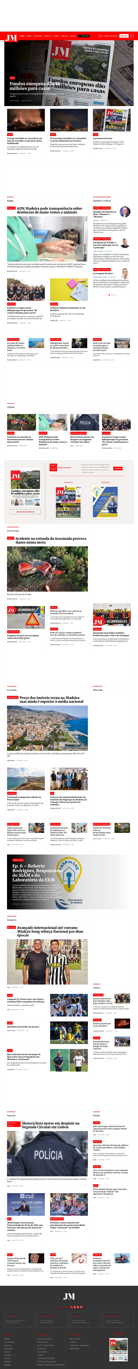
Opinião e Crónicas (102, 200)
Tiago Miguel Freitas (100, 277)
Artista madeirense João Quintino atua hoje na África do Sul (102, 1001)
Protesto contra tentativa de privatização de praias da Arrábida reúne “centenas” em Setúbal (67, 1225)
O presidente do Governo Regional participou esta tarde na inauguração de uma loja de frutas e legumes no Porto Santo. (68, 352)
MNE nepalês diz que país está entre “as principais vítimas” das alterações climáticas (110, 1191)
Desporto (11, 919)
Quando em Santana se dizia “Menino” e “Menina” (104, 214)
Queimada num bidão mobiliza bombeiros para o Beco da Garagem (111, 634)
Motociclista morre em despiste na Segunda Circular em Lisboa (82, 439)
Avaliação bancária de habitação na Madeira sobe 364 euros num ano (59, 831)
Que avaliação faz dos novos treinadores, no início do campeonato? (26, 1064)
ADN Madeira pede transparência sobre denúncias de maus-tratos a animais (49, 210)
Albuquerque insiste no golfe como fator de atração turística (59, 345)
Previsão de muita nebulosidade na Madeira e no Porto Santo (16, 346)
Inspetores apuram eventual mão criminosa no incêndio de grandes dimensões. (67, 145)
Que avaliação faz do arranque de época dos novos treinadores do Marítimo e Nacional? (24, 1057)
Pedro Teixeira (98, 251)
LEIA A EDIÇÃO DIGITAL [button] (25, 512)
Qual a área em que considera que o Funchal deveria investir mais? (102, 346)
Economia (11, 690)
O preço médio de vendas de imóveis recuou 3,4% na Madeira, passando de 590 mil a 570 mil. (45, 754)
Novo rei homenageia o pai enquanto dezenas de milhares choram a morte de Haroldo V (110, 1172)
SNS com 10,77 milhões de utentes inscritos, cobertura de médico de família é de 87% (59, 1263)
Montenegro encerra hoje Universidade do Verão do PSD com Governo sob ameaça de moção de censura (25, 1226)
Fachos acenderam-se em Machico (102, 1024)
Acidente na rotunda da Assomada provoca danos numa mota (20, 439)
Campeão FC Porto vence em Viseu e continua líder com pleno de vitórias (25, 1000)
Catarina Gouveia (55, 844)
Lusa (71, 445)
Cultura (96, 987)
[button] (131, 35)
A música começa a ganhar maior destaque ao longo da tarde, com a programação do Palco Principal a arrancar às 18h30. (110, 1053)
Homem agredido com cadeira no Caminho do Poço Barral (66, 612)
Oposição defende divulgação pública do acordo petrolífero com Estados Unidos (110, 1147)
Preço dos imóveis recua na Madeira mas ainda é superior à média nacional (51, 700)
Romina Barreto (12, 153)
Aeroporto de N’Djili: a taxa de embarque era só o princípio (105, 245)
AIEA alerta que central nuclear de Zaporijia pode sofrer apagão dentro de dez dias (110, 1128)
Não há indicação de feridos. (19, 594)
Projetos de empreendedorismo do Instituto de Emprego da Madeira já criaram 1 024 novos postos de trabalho (68, 801)
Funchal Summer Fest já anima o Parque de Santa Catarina (101, 1045)
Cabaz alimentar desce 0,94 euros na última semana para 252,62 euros (16, 831)
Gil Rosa (96, 220)
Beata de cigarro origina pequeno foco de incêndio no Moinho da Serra (67, 633)
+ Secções (72, 36)
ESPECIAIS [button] (105, 482)
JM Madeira (16, 904)
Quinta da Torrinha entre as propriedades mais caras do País (102, 831)
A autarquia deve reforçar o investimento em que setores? (111, 355)
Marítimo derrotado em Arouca (23, 1027)
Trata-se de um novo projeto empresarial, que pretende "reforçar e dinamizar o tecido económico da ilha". (25, 804)
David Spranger (55, 357)
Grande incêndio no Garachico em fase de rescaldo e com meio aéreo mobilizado (24, 141)
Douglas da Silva (55, 808)
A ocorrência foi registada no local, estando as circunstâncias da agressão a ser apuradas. (67, 618)
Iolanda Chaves (14, 100)
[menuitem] (22, 36)
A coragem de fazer (103, 273)
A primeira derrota (102, 138)
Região (10, 200)
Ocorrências (13, 530)
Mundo (96, 1115)
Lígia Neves (97, 360)
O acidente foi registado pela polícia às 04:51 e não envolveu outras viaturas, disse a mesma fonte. (47, 1180)
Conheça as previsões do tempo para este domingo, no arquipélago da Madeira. (22, 355)
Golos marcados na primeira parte (20, 1005)
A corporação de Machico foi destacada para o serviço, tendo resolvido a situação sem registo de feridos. (68, 639)
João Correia (97, 838)
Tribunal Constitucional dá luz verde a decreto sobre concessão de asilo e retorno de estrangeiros (102, 1264)
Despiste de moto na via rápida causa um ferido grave (23, 636)
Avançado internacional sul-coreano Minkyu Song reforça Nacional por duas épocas (50, 931)
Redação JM (54, 320)
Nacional (11, 1115)
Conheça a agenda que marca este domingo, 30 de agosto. (67, 315)
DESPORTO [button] (68, 482)
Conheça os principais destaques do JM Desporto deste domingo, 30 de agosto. (108, 143)
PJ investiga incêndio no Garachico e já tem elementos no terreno (68, 139)
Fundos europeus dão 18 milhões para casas (35, 86)
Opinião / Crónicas (102, 208)
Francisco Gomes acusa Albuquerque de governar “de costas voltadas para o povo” (22, 310)
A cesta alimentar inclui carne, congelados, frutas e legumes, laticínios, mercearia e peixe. (25, 839)
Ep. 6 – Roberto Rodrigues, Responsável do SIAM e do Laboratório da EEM (37, 873)
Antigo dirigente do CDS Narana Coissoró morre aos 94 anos (16, 1262)
